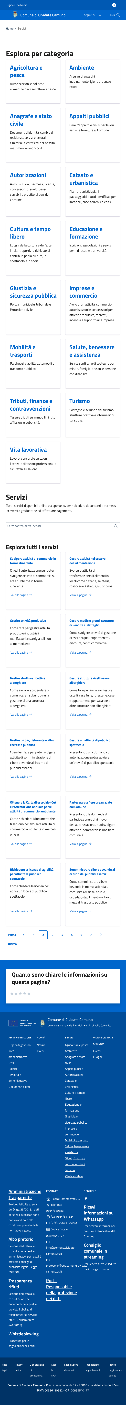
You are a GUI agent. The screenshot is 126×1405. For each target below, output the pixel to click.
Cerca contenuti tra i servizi (24, 526)
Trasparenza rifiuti (20, 1283)
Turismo (79, 400)
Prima (13, 936)
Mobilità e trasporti (22, 350)
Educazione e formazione (86, 232)
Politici (13, 1068)
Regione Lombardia (16, 5)
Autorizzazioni (28, 174)
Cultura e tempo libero (30, 232)
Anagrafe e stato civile (31, 119)
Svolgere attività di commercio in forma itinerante (33, 560)
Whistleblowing (24, 1333)
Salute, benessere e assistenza (92, 350)
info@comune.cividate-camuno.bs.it (61, 1250)
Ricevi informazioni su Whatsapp (99, 1212)
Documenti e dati (19, 1086)
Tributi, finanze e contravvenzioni (31, 404)
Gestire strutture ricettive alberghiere (27, 680)
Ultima (13, 945)
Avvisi (40, 1051)
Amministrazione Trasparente (25, 1194)
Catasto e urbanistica (83, 178)
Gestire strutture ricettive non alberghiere (90, 680)
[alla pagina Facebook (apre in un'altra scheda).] (98, 14)
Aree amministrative (18, 1054)
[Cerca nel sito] (118, 15)
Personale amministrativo (18, 1077)
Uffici (12, 1063)
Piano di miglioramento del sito (116, 1370)
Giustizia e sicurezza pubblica (33, 291)
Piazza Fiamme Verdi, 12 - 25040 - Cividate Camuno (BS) (65, 1198)
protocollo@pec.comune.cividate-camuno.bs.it (63, 1268)
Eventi (97, 1051)
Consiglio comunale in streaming (95, 1251)
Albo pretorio (21, 1239)
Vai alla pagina (19, 595)
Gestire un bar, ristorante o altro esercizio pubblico (32, 742)
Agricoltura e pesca (26, 71)
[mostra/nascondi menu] (7, 15)
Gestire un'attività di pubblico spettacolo (89, 742)
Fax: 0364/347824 (62, 1216)
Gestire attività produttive (28, 620)
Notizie (41, 1045)
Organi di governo (20, 1045)
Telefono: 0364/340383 (55, 1207)
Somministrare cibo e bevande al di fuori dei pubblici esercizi (92, 871)
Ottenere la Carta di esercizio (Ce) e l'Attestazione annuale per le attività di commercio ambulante (33, 807)
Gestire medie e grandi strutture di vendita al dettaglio (91, 623)
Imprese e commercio (83, 291)
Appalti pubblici (89, 115)
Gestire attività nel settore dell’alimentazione (87, 560)
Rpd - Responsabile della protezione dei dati (61, 1289)
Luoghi (97, 1057)
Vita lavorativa (28, 449)
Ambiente (81, 67)
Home (9, 28)
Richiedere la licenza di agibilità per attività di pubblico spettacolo (31, 874)
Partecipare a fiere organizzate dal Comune (90, 804)
